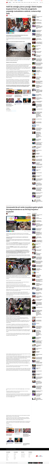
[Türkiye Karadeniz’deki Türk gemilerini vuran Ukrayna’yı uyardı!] (34, 31)
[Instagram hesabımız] (40, 0)
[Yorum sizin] (34, 75)
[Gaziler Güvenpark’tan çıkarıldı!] (34, 151)
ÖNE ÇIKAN (7, 453)
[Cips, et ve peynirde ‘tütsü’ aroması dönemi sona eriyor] (34, 95)
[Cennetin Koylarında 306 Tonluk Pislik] (34, 216)
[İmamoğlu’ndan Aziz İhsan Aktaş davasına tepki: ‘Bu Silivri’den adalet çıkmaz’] (34, 68)
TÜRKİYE (14, 2)
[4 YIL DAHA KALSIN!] (27, 92)
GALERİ (8, 0)
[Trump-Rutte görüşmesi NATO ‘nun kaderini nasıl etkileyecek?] (27, 440)
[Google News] (29, 32)
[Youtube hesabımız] (41, 0)
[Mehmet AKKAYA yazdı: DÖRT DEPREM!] (34, 177)
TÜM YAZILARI (28, 15)
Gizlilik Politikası (30, 453)
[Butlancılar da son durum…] (34, 245)
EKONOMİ (19, 2)
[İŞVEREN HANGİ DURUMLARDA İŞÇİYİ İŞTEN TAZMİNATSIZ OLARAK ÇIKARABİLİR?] (34, 86)
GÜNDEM (16, 2)
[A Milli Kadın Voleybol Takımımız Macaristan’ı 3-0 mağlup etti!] (34, 99)
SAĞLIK (29, 2)
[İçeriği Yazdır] (13, 33)
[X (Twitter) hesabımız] (39, 0)
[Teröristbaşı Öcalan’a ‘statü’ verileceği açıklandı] (34, 148)
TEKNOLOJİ (34, 2)
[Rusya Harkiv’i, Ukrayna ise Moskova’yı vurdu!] (34, 392)
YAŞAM (31, 2)
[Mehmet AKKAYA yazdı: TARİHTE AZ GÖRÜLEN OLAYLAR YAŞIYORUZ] (10, 92)
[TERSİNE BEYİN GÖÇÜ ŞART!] (27, 100)
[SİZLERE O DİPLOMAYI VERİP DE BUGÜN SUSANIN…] (34, 168)
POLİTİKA (22, 2)
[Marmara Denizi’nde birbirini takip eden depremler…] (34, 140)
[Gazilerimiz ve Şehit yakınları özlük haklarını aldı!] (34, 238)
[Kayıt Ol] (40, 2)
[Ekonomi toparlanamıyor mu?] (18, 100)
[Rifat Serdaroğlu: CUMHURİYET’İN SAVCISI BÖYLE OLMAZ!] (34, 270)
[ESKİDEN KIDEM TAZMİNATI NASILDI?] (34, 157)
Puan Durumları (23, 453)
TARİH (37, 2)
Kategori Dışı (29, 215)
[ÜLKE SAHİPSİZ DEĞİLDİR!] (34, 174)
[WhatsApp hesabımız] (42, 0)
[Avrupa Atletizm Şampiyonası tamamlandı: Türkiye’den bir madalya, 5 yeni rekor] (34, 362)
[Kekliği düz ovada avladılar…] (34, 171)
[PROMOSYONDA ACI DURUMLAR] (34, 248)
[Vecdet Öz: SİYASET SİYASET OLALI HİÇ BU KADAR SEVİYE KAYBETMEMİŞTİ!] (34, 78)
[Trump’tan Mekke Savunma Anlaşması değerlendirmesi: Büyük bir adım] (34, 201)
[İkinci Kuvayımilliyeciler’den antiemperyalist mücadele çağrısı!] (34, 254)
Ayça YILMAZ (9, 213)
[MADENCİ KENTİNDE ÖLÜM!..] (34, 110)
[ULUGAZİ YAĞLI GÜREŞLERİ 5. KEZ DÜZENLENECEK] (34, 102)
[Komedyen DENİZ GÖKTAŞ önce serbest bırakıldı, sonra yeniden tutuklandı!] (34, 43)
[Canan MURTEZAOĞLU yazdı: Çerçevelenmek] (34, 123)
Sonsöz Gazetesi (10, 15)
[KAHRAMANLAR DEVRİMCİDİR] (34, 154)
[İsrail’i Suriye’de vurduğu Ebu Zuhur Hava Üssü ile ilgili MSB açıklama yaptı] (34, 160)
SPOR (27, 2)
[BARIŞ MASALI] (34, 126)
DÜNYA (25, 2)
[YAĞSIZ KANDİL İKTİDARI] (34, 120)
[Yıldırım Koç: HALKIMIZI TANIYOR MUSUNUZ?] (34, 251)
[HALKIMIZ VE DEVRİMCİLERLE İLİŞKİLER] (34, 219)
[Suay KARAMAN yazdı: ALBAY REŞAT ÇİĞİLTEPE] (34, 222)
